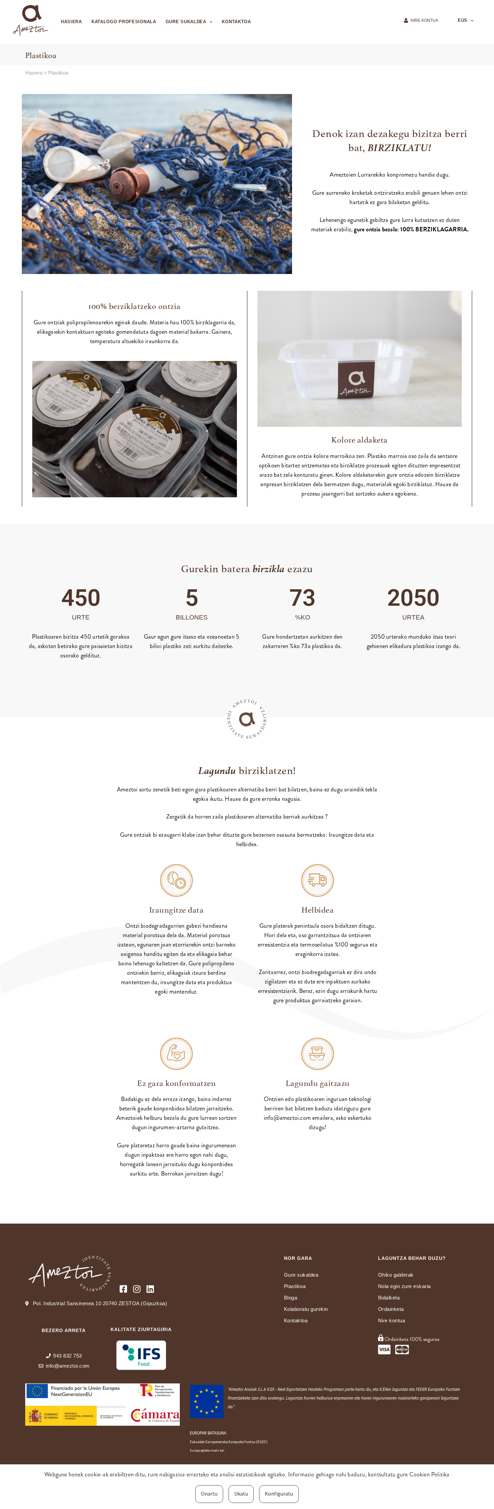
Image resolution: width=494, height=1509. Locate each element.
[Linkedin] (150, 1289)
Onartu (209, 1493)
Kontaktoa (236, 21)
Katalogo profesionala (123, 21)
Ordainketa (391, 1309)
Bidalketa (389, 1297)
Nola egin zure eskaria (404, 1286)
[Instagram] (137, 1289)
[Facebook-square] (123, 1289)
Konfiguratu (279, 1493)
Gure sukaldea (186, 21)
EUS (462, 20)
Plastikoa (295, 1286)
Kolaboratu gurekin (306, 1309)
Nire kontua (391, 1320)
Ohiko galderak (396, 1275)
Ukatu (241, 1493)
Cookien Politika (429, 1474)
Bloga (290, 1297)
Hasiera (71, 21)
